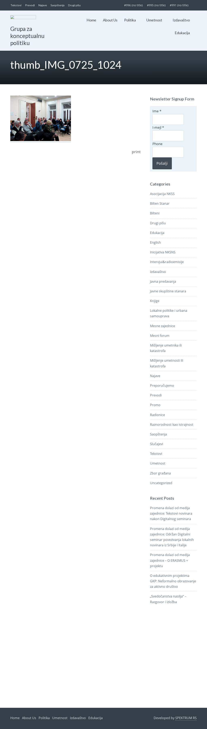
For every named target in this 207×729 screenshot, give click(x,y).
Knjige (154, 301)
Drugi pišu (74, 5)
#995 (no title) (156, 5)
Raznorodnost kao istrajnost (171, 424)
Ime (156, 111)
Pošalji (162, 163)
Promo (155, 405)
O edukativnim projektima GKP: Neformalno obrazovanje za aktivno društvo (173, 581)
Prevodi (30, 5)
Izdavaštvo (181, 20)
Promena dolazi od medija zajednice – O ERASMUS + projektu (170, 560)
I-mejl (158, 127)
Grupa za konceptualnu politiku (27, 35)
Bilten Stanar (160, 203)
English (155, 242)
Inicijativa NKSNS (162, 252)
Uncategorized (161, 483)
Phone (157, 143)
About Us (110, 20)
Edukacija (182, 33)
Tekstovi (15, 5)
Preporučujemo (162, 385)
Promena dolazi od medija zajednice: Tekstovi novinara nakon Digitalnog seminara (171, 513)
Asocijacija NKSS (162, 194)
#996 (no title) (133, 5)
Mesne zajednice (162, 326)
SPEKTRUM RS (186, 718)
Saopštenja (57, 5)
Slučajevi (156, 444)
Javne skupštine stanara (168, 291)
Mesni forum (159, 335)
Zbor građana (160, 473)
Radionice (157, 415)
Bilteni (154, 213)
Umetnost (154, 20)
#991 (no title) (179, 5)
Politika (130, 20)
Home (91, 20)
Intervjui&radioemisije (167, 262)
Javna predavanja (163, 281)
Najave (42, 5)
